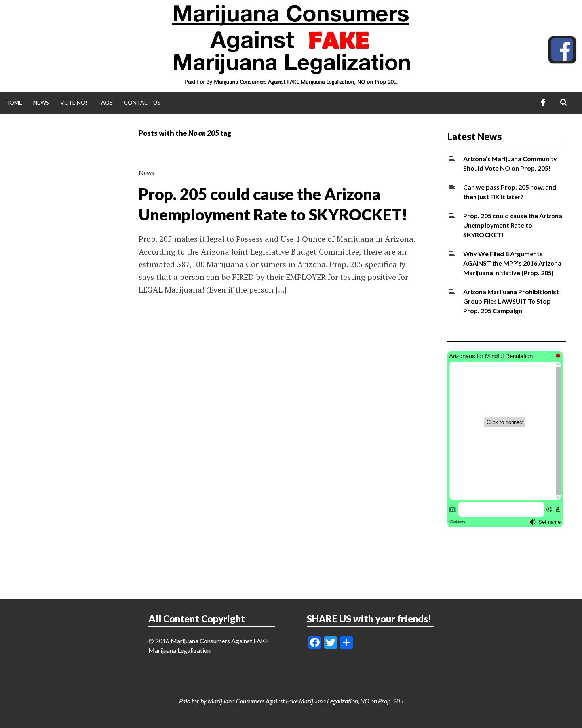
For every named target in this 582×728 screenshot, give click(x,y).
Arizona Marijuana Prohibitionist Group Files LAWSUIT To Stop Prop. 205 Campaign (511, 301)
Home (14, 102)
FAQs (106, 102)
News (41, 102)
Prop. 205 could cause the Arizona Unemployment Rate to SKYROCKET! (512, 225)
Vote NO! (73, 102)
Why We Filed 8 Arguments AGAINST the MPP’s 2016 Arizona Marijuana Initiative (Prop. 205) (512, 263)
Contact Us (142, 102)
